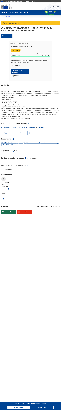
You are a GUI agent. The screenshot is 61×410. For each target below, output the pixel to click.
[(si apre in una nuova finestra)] (6, 6)
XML (10, 211)
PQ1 (9, 16)
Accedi (46, 7)
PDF (26, 211)
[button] (50, 7)
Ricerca (54, 7)
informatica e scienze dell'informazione (24, 127)
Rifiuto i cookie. (42, 407)
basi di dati (41, 127)
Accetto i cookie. (18, 407)
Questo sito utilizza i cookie (22, 403)
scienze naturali (5, 127)
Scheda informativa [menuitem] (7, 35)
